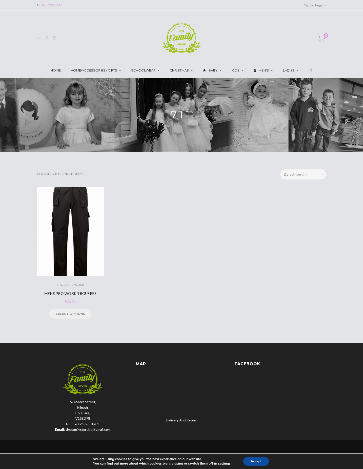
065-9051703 (51, 5)
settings (224, 463)
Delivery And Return (181, 420)
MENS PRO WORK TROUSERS (70, 293)
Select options (70, 314)
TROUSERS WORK (70, 285)
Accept (256, 461)
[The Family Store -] (181, 38)
